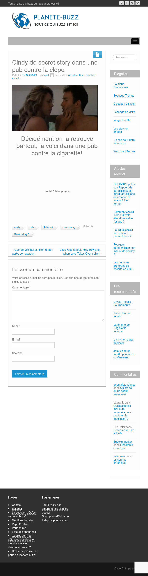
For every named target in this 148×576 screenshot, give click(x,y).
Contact (16, 505)
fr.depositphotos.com (54, 520)
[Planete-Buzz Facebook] (127, 3)
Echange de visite (124, 112)
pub (32, 227)
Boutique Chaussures (121, 85)
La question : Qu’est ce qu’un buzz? (22, 514)
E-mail (17, 339)
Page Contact (20, 524)
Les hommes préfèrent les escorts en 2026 (123, 265)
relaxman (119, 456)
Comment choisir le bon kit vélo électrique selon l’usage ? (124, 216)
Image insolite (122, 120)
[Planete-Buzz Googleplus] (121, 3)
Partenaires (19, 528)
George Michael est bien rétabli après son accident (32, 251)
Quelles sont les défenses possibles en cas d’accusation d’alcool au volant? (21, 541)
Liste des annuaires (24, 532)
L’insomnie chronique (123, 446)
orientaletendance (124, 384)
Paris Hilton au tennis (122, 314)
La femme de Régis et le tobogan (122, 328)
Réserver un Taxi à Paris (124, 431)
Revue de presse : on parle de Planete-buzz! (23, 553)
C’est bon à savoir (124, 103)
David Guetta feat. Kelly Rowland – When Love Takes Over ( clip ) (81, 251)
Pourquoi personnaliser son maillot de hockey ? (124, 249)
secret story (69, 227)
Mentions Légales (23, 520)
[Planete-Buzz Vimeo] (132, 3)
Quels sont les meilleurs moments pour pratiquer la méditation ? (122, 412)
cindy (17, 227)
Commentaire (21, 287)
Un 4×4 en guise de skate (124, 341)
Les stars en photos (121, 130)
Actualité (73, 75)
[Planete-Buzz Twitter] (137, 3)
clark (46, 75)
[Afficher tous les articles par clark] (52, 75)
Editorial (17, 508)
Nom (16, 326)
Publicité (48, 227)
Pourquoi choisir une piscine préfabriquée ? (123, 233)
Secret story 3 (21, 234)
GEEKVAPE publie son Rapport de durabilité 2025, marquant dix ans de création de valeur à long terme (125, 193)
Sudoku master (123, 441)
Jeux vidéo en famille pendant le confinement (124, 354)
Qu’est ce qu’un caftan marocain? (123, 391)
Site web (17, 353)
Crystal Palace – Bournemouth (123, 303)
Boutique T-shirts (124, 95)
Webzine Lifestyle (124, 151)
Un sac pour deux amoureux (124, 141)
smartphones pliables (55, 508)
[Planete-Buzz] (45, 21)
